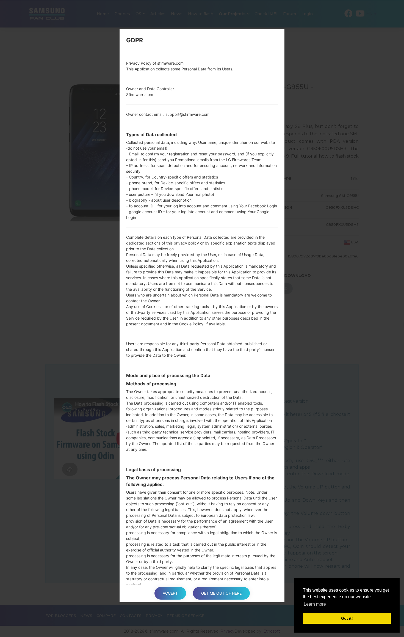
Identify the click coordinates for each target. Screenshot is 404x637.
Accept (170, 593)
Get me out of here (221, 593)
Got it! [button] (347, 618)
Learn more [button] (315, 604)
